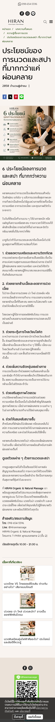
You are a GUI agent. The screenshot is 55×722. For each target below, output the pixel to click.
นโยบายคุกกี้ (25, 711)
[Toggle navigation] (51, 22)
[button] (44, 22)
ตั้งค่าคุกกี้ (18, 716)
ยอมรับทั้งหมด (34, 716)
